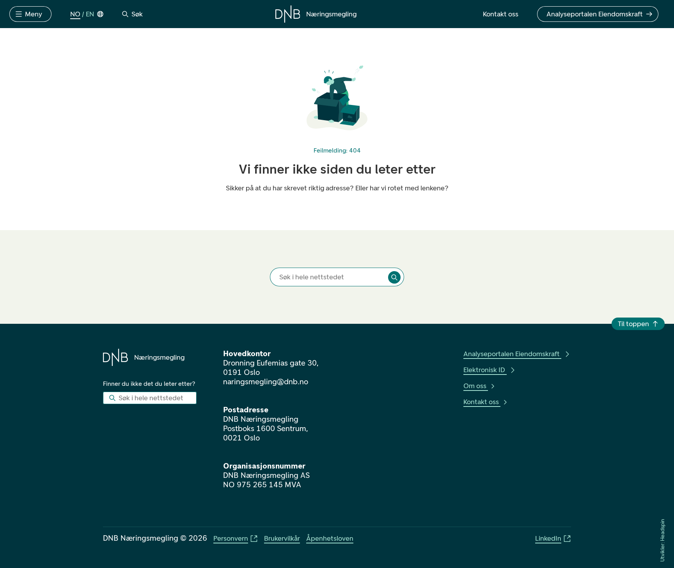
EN (90, 14)
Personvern (230, 538)
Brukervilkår (282, 538)
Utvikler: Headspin (662, 540)
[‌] (394, 277)
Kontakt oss (481, 402)
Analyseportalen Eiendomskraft (511, 354)
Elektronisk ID (484, 370)
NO (75, 14)
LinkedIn (548, 538)
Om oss (474, 386)
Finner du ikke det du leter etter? (149, 383)
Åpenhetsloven (329, 538)
